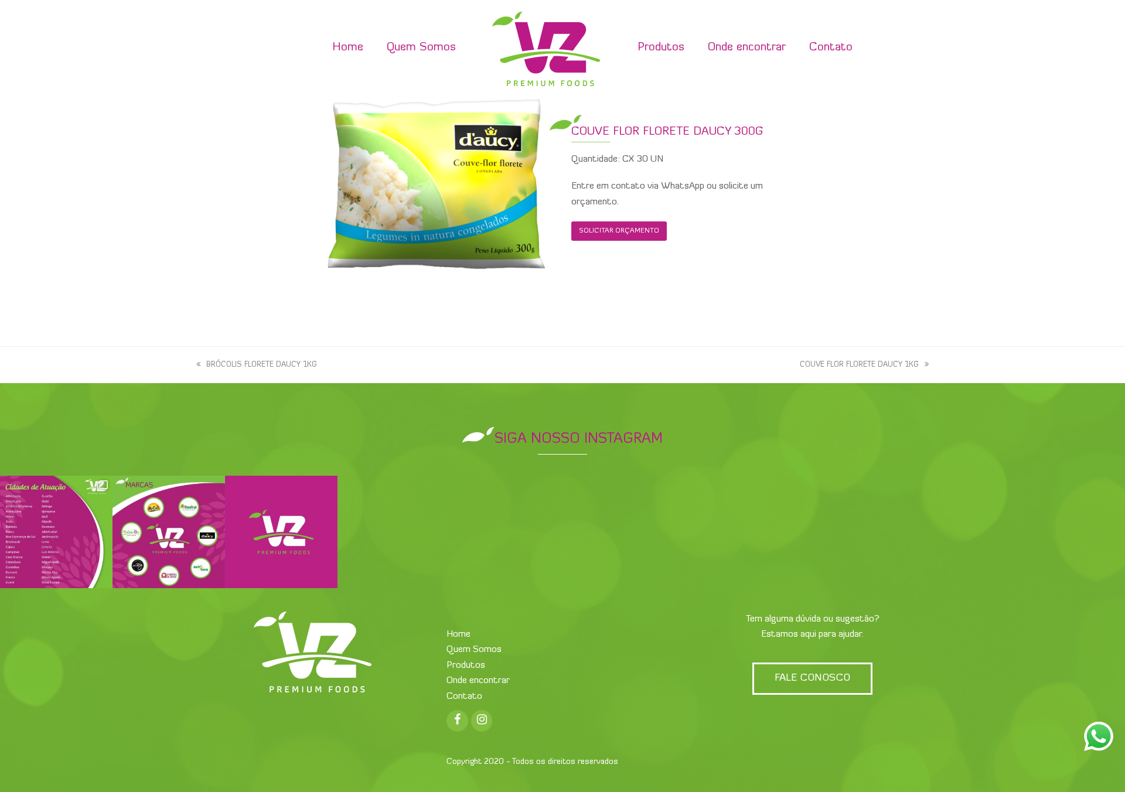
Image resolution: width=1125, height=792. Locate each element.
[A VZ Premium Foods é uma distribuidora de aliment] (281, 532)
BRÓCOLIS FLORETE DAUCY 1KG (261, 364)
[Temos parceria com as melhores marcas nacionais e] (168, 532)
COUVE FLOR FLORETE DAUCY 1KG (859, 364)
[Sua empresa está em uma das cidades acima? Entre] (56, 532)
